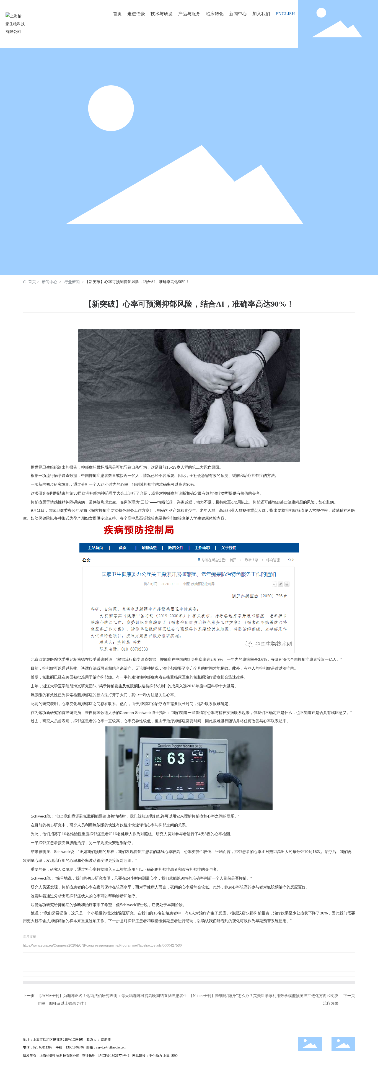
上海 (166, 1056)
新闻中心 (49, 282)
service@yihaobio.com (111, 1047)
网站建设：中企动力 (147, 1056)
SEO (174, 1056)
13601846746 (75, 1047)
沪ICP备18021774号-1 (114, 1056)
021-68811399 (42, 1047)
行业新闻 (72, 282)
